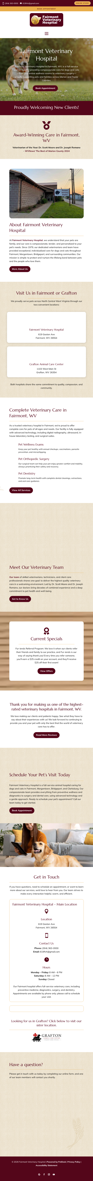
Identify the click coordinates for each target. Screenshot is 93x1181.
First (33, 1087)
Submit (15, 1144)
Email (12, 1095)
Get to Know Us (20, 599)
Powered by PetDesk (56, 1162)
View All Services (21, 490)
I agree (17, 1108)
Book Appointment (46, 9)
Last (33, 1091)
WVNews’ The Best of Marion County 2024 (47, 151)
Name (13, 1084)
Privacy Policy (25, 1129)
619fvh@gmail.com (31, 3)
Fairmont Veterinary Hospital (27, 240)
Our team (14, 577)
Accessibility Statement (46, 1165)
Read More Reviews (46, 735)
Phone (12, 1098)
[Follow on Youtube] (54, 1174)
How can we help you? (21, 1139)
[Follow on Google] (39, 1174)
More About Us (20, 269)
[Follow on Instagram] (49, 1174)
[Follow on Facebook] (44, 1174)
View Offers (46, 671)
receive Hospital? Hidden (22, 1133)
